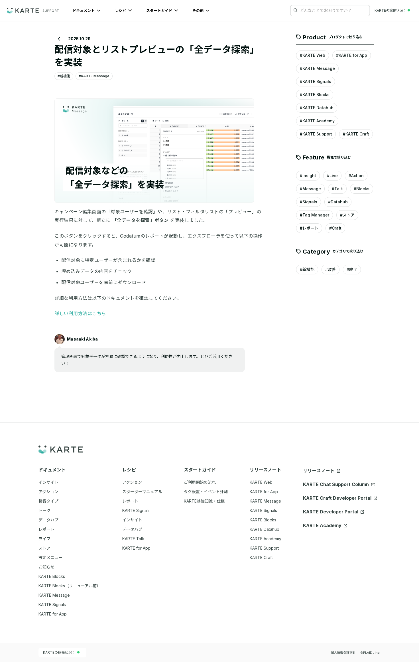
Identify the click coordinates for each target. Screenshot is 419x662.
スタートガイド (159, 10)
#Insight (308, 175)
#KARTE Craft (356, 134)
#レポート (309, 228)
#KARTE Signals (315, 81)
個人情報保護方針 (343, 653)
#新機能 (307, 269)
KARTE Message (265, 501)
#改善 (330, 269)
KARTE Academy (265, 538)
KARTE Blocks (263, 519)
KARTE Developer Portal (331, 512)
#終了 (352, 269)
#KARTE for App (351, 55)
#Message (310, 188)
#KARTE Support (316, 134)
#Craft (335, 228)
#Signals (308, 201)
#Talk (337, 188)
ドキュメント (83, 10)
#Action (356, 175)
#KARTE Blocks (314, 94)
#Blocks (361, 188)
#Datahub (338, 201)
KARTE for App (264, 491)
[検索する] (296, 10)
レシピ (121, 10)
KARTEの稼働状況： (59, 652)
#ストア (347, 214)
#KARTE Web (312, 55)
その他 (198, 10)
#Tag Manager (314, 214)
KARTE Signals (263, 510)
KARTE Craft (261, 557)
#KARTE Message (317, 68)
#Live (332, 175)
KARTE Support (264, 548)
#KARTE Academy (317, 121)
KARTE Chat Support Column (336, 484)
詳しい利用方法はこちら (80, 313)
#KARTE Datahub (316, 108)
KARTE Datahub (264, 529)
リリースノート (319, 470)
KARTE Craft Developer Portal (338, 498)
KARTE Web (261, 482)
